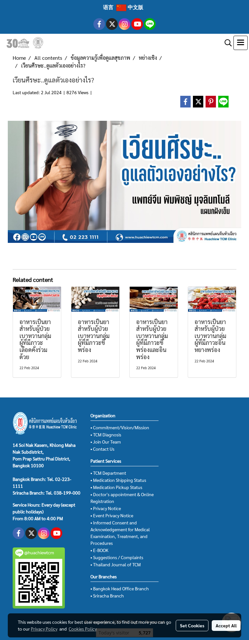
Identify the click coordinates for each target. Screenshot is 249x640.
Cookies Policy (83, 629)
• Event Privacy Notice (111, 515)
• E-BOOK (99, 550)
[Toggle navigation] (240, 43)
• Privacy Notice (105, 508)
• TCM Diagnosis (105, 434)
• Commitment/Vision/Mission (119, 427)
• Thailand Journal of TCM (115, 564)
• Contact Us (102, 449)
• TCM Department (108, 473)
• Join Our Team (105, 442)
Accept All (226, 625)
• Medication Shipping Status (118, 480)
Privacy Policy (44, 629)
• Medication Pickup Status (116, 487)
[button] (225, 42)
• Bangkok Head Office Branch (119, 588)
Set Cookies (192, 625)
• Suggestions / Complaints (116, 557)
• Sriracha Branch (107, 595)
